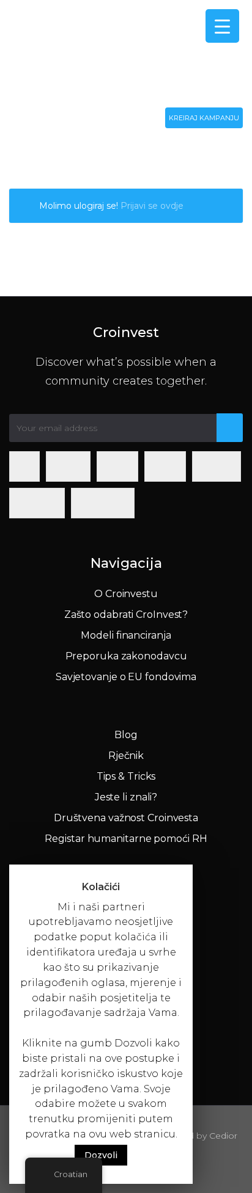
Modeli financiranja (126, 635)
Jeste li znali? (126, 797)
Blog (126, 735)
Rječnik (126, 755)
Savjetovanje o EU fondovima (126, 677)
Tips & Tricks (126, 776)
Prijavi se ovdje (151, 205)
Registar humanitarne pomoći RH (126, 838)
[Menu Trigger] (222, 26)
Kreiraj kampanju (204, 118)
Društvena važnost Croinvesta (126, 818)
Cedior (223, 1135)
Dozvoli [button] (100, 1155)
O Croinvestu (126, 594)
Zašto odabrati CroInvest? (126, 614)
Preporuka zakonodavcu (126, 656)
